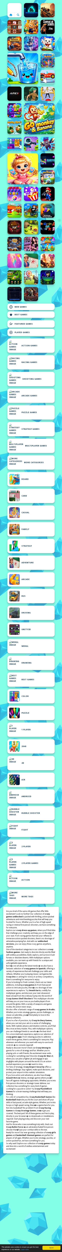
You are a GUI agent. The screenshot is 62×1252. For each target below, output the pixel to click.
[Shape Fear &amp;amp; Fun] (14, 110)
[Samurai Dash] (47, 27)
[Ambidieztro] (31, 10)
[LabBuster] (31, 144)
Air (23, 780)
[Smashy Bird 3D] (14, 127)
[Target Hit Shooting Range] (31, 277)
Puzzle (25, 713)
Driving (26, 613)
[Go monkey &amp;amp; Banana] (39, 118)
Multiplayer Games (36, 446)
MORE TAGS (27, 897)
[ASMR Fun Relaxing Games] (14, 27)
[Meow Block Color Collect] (14, 144)
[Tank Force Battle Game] (47, 10)
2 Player (26, 846)
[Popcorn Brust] (31, 194)
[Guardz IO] (31, 294)
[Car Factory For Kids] (47, 77)
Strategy (27, 546)
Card (24, 496)
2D (23, 763)
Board (25, 479)
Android (26, 796)
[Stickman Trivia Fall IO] (47, 210)
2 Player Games (30, 863)
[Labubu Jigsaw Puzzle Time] (31, 27)
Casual (25, 513)
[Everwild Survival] (31, 227)
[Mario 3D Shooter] (47, 194)
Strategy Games (31, 429)
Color (25, 696)
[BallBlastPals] (47, 244)
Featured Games (21, 324)
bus (24, 596)
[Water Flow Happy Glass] (22, 68)
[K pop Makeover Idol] (31, 244)
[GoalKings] (47, 177)
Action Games (29, 346)
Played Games (19, 332)
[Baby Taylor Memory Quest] (22, 168)
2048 (24, 746)
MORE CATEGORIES (34, 462)
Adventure (28, 563)
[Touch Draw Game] (31, 43)
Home (14, 7)
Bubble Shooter (31, 813)
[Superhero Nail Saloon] (14, 260)
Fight (25, 830)
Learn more (25, 1249)
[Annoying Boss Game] (47, 94)
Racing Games (29, 362)
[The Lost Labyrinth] (31, 94)
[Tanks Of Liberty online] (14, 294)
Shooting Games (32, 379)
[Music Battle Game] (47, 277)
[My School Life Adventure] (31, 260)
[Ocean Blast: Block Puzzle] (47, 60)
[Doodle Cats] (47, 43)
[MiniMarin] (47, 227)
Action (26, 880)
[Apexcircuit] (14, 94)
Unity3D (26, 629)
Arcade (26, 579)
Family (25, 529)
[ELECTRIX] (47, 160)
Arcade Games (29, 396)
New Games (18, 307)
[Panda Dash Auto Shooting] (47, 144)
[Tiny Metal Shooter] (14, 227)
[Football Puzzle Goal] (14, 277)
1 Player (26, 730)
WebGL (25, 646)
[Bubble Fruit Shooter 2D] (14, 194)
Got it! (51, 1248)
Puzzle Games (29, 412)
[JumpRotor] (14, 244)
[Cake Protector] (14, 43)
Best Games (18, 314)
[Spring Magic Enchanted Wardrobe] (47, 260)
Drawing (27, 663)
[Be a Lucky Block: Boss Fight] (14, 210)
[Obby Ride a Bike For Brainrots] (31, 210)
